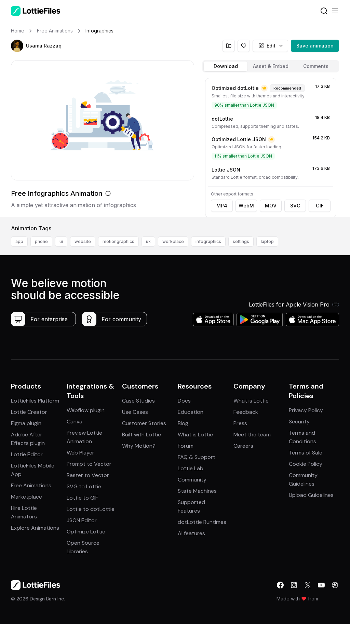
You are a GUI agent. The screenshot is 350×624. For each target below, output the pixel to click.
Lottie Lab (190, 468)
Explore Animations (35, 527)
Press (240, 423)
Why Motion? (139, 445)
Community (192, 479)
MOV (271, 205)
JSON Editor (82, 520)
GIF (320, 205)
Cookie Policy (305, 463)
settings (241, 241)
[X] (308, 585)
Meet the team (252, 434)
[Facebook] (280, 585)
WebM (246, 205)
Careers (243, 445)
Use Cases (135, 412)
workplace (173, 241)
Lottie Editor (27, 454)
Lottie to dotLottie (91, 509)
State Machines (197, 490)
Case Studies (138, 400)
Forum (185, 445)
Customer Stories (144, 423)
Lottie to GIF (82, 497)
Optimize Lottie (86, 531)
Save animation (315, 46)
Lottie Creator (29, 412)
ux (148, 241)
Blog (183, 423)
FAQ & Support (196, 457)
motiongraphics (118, 241)
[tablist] (270, 66)
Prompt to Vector (89, 463)
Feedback (245, 412)
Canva (74, 421)
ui (61, 241)
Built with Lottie (141, 434)
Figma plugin (26, 423)
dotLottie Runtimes (202, 522)
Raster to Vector (88, 475)
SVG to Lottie (84, 486)
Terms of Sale (305, 452)
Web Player (80, 452)
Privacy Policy (306, 410)
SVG (295, 205)
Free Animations (31, 485)
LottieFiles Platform (35, 400)
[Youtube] (321, 585)
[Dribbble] (335, 585)
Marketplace (26, 496)
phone (41, 241)
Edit (271, 46)
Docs (184, 400)
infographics (208, 241)
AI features (191, 533)
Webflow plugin (86, 410)
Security (299, 421)
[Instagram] (294, 585)
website (83, 241)
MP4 (221, 205)
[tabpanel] (270, 146)
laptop (267, 241)
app (19, 241)
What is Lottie (195, 434)
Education (190, 412)
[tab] (225, 66)
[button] (17, 46)
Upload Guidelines (311, 495)
